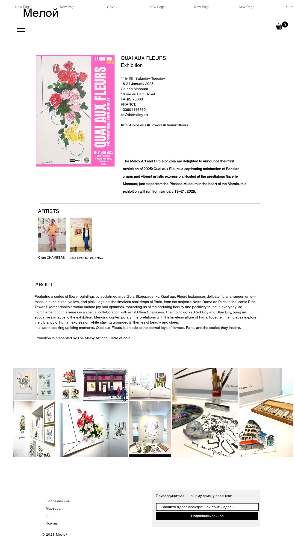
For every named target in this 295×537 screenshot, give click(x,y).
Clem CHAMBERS (51, 257)
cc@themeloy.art (134, 114)
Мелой (41, 12)
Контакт (53, 523)
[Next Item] (285, 412)
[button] (282, 25)
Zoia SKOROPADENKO (86, 258)
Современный (58, 501)
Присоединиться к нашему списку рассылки (194, 496)
